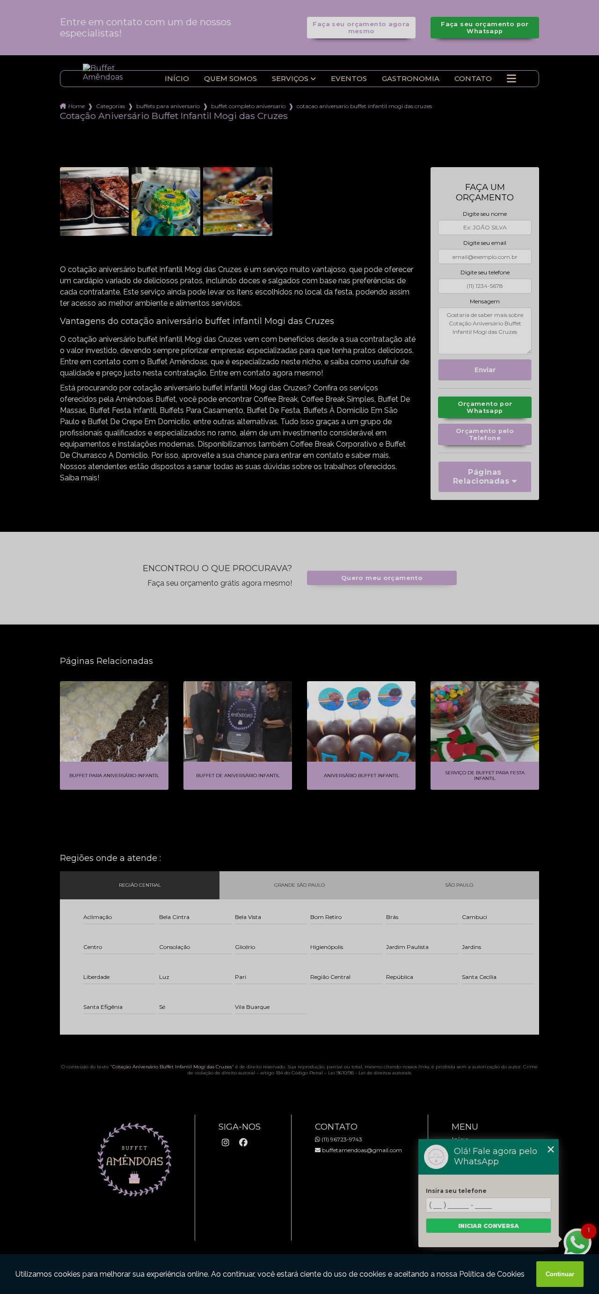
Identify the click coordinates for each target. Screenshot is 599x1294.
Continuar (560, 1274)
